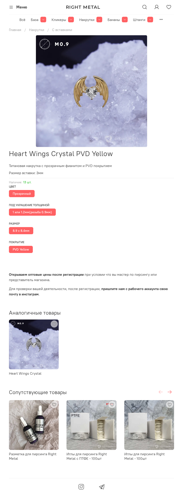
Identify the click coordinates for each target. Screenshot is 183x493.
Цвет (12, 186)
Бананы (114, 19)
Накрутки (86, 19)
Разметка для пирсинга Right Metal (32, 456)
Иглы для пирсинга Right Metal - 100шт (144, 456)
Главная (15, 29)
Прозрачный (22, 194)
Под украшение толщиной (29, 205)
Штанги (139, 19)
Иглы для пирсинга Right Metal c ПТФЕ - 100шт (87, 456)
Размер (14, 223)
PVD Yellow (21, 249)
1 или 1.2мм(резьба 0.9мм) (32, 212)
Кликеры (59, 19)
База (34, 19)
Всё (22, 19)
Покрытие (16, 242)
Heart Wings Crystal (25, 373)
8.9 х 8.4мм (21, 231)
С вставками (62, 29)
